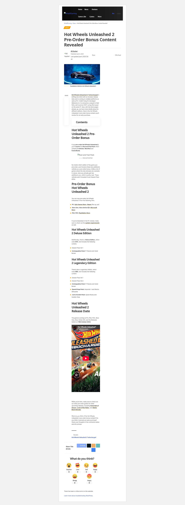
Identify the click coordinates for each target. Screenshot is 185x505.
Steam (89, 204)
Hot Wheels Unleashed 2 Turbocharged (84, 437)
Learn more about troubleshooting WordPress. (78, 495)
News (67, 27)
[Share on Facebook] (97, 55)
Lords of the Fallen (83, 407)
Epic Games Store (80, 204)
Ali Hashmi (74, 51)
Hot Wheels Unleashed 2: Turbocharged (85, 95)
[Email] (103, 55)
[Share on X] (100, 55)
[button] (110, 13)
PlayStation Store (84, 213)
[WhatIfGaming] (70, 13)
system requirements (92, 223)
